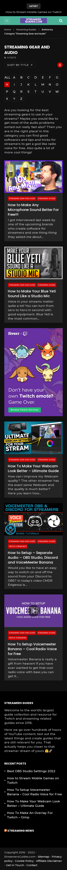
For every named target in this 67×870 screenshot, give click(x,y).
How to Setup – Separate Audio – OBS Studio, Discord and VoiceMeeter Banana (33, 557)
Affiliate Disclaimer (49, 861)
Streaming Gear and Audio (22, 198)
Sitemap (43, 856)
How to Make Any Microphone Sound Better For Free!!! (33, 209)
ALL (7, 77)
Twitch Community (18, 546)
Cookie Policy (24, 861)
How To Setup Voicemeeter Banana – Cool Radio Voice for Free (32, 649)
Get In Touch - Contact (21, 865)
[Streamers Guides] (33, 20)
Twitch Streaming (17, 638)
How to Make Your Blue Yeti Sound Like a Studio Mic (32, 293)
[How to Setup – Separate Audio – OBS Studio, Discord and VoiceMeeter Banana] (33, 519)
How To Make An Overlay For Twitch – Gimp (30, 815)
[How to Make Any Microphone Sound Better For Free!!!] (33, 176)
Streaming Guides (26, 29)
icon (33, 438)
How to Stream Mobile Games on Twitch (33, 12)
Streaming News (20, 831)
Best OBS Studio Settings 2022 (31, 771)
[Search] (60, 20)
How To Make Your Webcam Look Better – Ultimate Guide (33, 468)
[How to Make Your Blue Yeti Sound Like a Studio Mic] (33, 263)
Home (7, 29)
